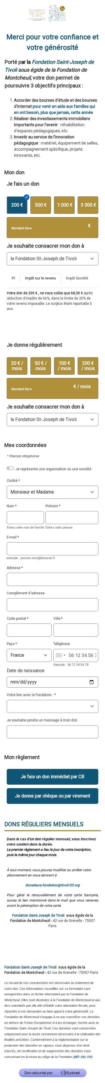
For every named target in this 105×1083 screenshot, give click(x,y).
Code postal (16, 619)
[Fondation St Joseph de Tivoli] (52, 13)
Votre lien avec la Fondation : (30, 695)
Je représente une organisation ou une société (53, 469)
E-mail (12, 537)
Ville (56, 619)
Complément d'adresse (26, 593)
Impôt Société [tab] (77, 278)
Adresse (13, 568)
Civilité (12, 481)
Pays (11, 644)
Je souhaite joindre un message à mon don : (43, 720)
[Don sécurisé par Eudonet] (53, 1072)
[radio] (17, 205)
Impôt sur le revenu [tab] (40, 278)
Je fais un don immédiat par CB (52, 776)
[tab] (13, 280)
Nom (10, 506)
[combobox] (60, 655)
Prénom (52, 506)
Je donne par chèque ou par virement (52, 796)
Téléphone (61, 644)
